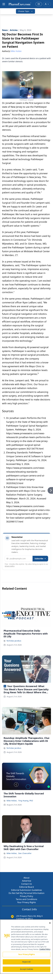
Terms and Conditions (26, 899)
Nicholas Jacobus (14, 641)
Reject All (26, 962)
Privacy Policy (26, 896)
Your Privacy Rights (26, 902)
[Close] (50, 923)
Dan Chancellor (25, 853)
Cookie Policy (44, 949)
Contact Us (26, 883)
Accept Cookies (26, 969)
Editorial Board (26, 887)
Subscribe (39, 558)
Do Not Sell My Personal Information (26, 893)
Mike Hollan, (12, 800)
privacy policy (9, 566)
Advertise (26, 880)
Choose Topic (23, 11)
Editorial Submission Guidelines (26, 890)
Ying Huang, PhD (25, 800)
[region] (26, 946)
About (26, 877)
